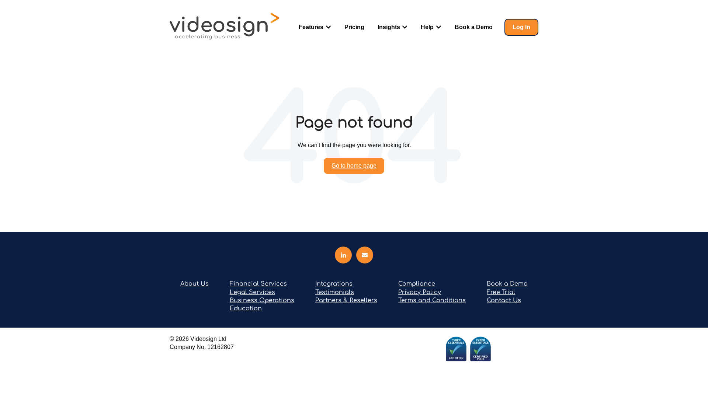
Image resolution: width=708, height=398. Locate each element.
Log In (521, 27)
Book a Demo (474, 27)
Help (427, 27)
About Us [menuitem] (194, 283)
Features (311, 27)
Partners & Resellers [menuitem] (346, 300)
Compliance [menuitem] (416, 283)
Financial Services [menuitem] (258, 283)
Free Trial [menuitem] (501, 292)
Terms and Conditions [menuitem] (432, 300)
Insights (389, 27)
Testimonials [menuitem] (334, 292)
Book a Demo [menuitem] (507, 283)
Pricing (354, 27)
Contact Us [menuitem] (504, 300)
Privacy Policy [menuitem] (419, 292)
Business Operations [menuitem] (262, 300)
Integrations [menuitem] (334, 283)
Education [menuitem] (246, 308)
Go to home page (354, 166)
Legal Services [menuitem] (252, 292)
